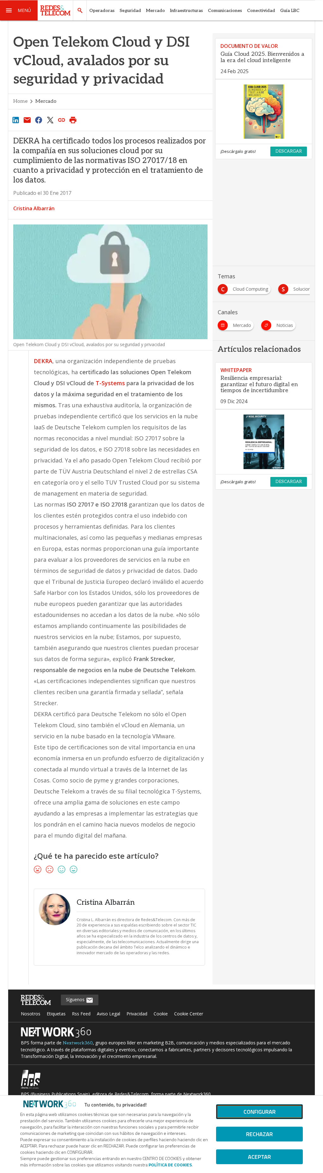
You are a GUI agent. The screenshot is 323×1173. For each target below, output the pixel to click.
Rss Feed (81, 1014)
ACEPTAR (259, 1157)
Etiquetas (56, 1014)
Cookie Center (188, 1014)
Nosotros (30, 1014)
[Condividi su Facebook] (38, 119)
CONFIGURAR (260, 1111)
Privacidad (136, 1014)
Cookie (161, 1014)
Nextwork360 (78, 1043)
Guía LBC (289, 10)
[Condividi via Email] (27, 119)
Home (20, 101)
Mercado (155, 10)
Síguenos (76, 999)
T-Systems (110, 383)
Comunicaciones (225, 10)
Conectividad (261, 10)
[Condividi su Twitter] (50, 119)
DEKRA (43, 361)
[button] (19, 10)
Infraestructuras (186, 10)
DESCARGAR (288, 151)
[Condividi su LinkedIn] (16, 119)
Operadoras (102, 10)
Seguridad (130, 10)
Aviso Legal (108, 1014)
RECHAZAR (259, 1134)
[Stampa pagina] (73, 119)
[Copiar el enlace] (61, 119)
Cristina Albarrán (34, 208)
